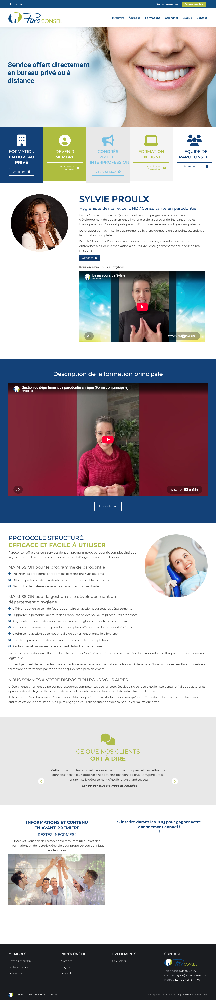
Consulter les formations (153, 168)
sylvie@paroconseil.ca (191, 975)
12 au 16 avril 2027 (105, 171)
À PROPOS (87, 258)
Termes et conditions (195, 994)
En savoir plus (108, 506)
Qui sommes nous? (192, 166)
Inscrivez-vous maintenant (66, 168)
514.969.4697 (189, 970)
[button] (41, 781)
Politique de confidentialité (163, 994)
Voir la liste (19, 171)
